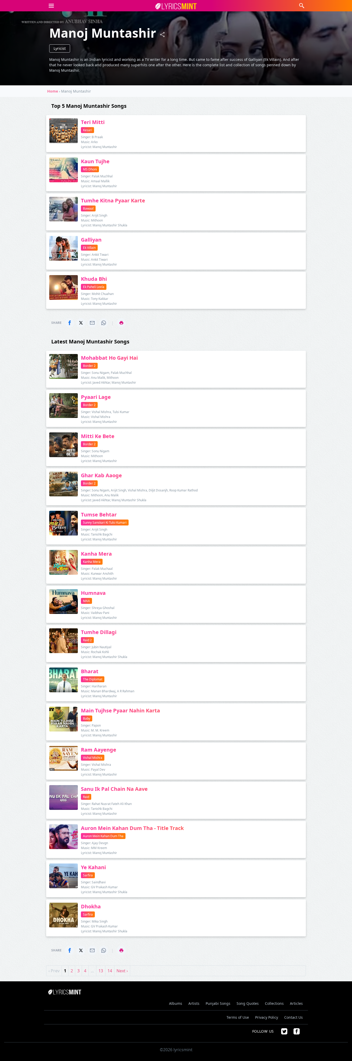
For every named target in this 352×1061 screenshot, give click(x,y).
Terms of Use (238, 1017)
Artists (193, 1003)
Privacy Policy (266, 1017)
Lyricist (60, 48)
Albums (175, 1003)
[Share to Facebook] (69, 322)
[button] (51, 6)
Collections (274, 1003)
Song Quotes (248, 1003)
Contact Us (293, 1017)
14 (109, 971)
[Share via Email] (92, 322)
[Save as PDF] (121, 322)
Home (52, 91)
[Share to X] (81, 322)
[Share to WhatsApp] (103, 322)
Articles (296, 1003)
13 (100, 971)
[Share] (162, 34)
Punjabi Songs (218, 1003)
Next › (122, 971)
